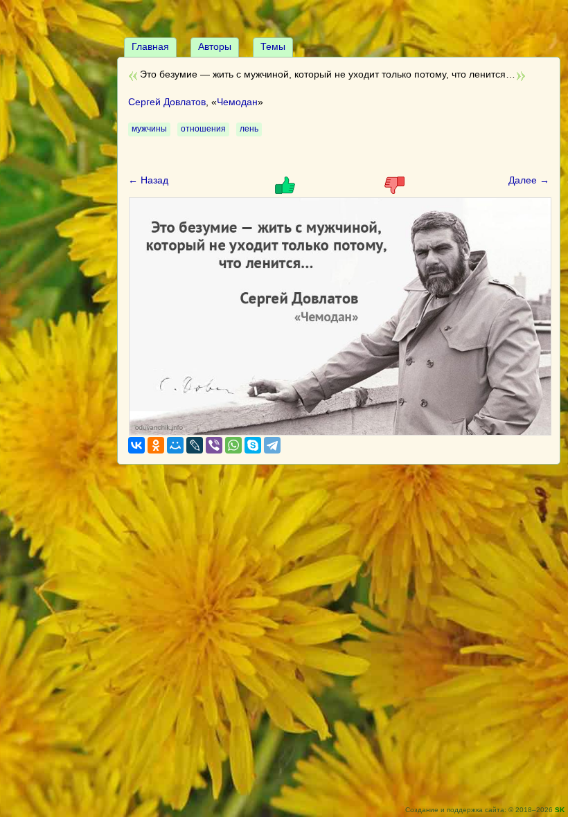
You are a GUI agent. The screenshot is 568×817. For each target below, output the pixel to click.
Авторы (214, 46)
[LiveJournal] (194, 445)
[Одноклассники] (156, 445)
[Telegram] (272, 445)
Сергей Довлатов (167, 101)
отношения (203, 129)
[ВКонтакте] (136, 445)
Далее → (528, 180)
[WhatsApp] (233, 445)
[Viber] (214, 445)
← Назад (148, 180)
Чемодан (237, 101)
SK (560, 810)
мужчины (149, 129)
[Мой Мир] (175, 445)
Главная (150, 46)
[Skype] (253, 445)
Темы (272, 46)
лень (249, 129)
